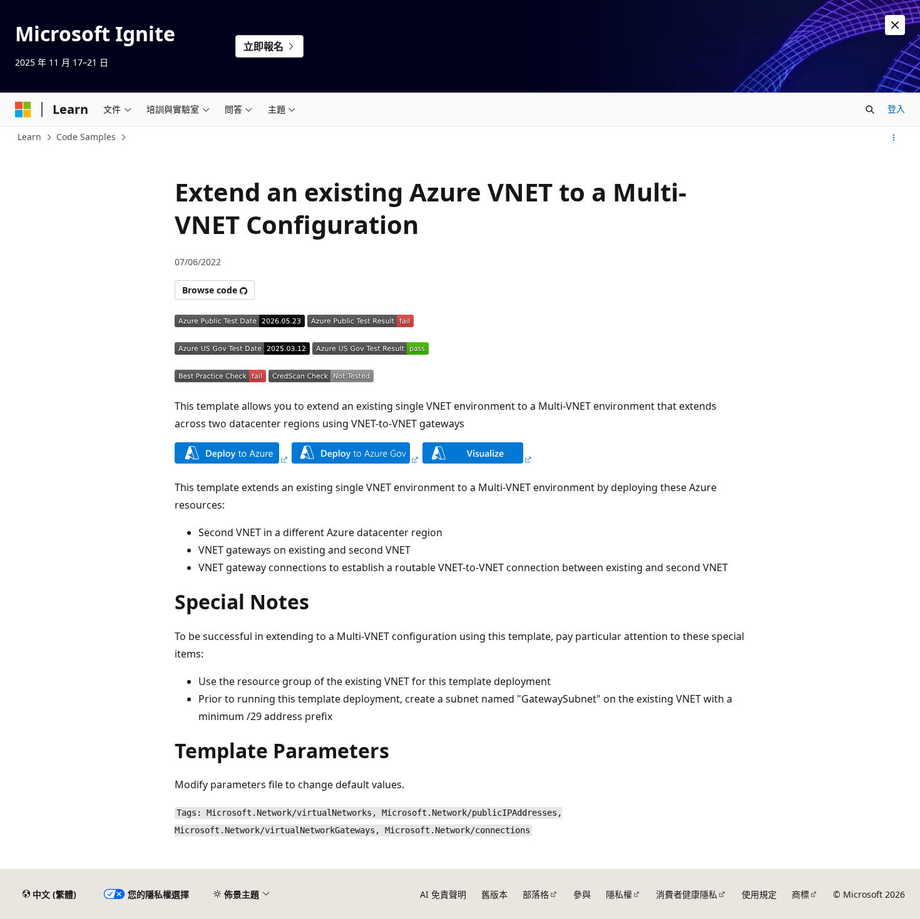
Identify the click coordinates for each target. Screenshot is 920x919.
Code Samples (86, 137)
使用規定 (759, 894)
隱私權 (619, 894)
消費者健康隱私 (686, 894)
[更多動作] (894, 138)
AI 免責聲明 (443, 894)
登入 (896, 108)
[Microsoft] (23, 109)
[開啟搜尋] (869, 109)
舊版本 (494, 894)
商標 (800, 894)
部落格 (536, 894)
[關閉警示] (895, 25)
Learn (29, 137)
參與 (582, 894)
